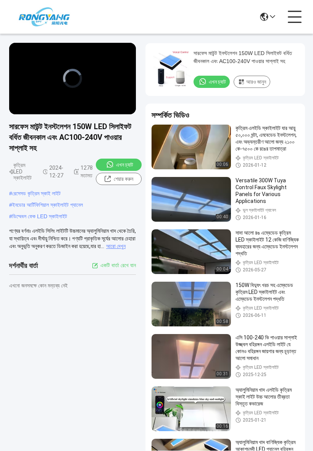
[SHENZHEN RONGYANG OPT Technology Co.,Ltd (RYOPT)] (44, 16)
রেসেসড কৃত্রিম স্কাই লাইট (36, 193)
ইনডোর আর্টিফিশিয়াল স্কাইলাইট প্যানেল (47, 205)
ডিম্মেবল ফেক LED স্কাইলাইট (39, 216)
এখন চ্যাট (124, 165)
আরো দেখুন (116, 246)
